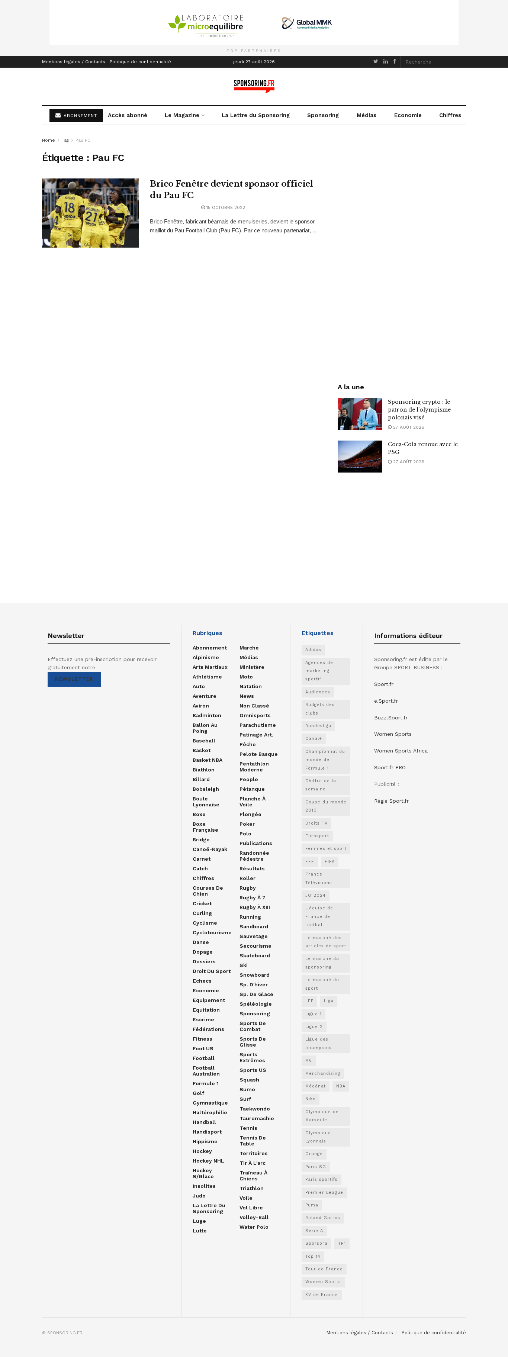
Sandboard (253, 926)
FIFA (330, 861)
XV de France (321, 1294)
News (246, 696)
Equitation (206, 1010)
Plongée (250, 814)
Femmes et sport (326, 848)
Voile (246, 1198)
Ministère (251, 667)
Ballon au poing (205, 728)
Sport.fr (383, 684)
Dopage (203, 952)
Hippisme (205, 1141)
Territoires (253, 1153)
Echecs (202, 981)
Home (48, 140)
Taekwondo (254, 1109)
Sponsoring (323, 115)
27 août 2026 (408, 427)
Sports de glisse (252, 1042)
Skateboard (254, 955)
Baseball (204, 741)
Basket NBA (207, 760)
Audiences (317, 692)
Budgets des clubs (320, 708)
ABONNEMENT (79, 115)
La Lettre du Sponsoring (256, 115)
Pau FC (82, 140)
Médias (366, 115)
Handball (204, 1122)
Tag (65, 140)
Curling (202, 913)
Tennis (248, 1128)
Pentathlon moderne (254, 767)
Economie (408, 115)
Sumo (247, 1089)
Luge (199, 1221)
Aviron (201, 706)
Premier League (324, 1192)
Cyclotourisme (212, 932)
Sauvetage (253, 936)
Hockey (202, 1151)
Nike (310, 1098)
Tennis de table (252, 1141)
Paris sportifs (321, 1179)
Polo (245, 834)
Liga (329, 1001)
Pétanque (252, 789)
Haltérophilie (210, 1112)
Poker (247, 824)
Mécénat (315, 1086)
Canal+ (313, 738)
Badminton (207, 715)
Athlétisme (207, 677)
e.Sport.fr (386, 701)
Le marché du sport (322, 983)
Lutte (200, 1231)
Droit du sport (212, 971)
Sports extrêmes (252, 1057)
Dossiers (204, 961)
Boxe (199, 814)
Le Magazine (182, 115)
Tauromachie (256, 1118)
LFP (309, 1001)
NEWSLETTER (74, 679)
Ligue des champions (318, 1043)
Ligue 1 (313, 1014)
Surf (245, 1099)
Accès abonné (127, 115)
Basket (201, 750)
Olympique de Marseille (322, 1115)
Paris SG (315, 1166)
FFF (309, 861)
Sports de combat (252, 1026)
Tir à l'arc (252, 1163)
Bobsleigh (206, 789)
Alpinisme (206, 657)
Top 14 (313, 1256)
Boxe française (205, 827)
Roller (247, 878)
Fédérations (208, 1029)
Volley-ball (254, 1217)
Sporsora (316, 1243)
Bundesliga (318, 725)
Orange (314, 1153)
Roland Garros (322, 1217)
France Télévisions (318, 878)
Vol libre (251, 1208)
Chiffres (450, 115)
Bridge (201, 839)
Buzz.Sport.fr (391, 718)
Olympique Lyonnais (318, 1137)
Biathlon (204, 770)
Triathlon (251, 1188)
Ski (243, 965)
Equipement (209, 1000)
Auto (199, 686)
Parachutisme (257, 725)
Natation (250, 686)
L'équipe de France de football (319, 916)
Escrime (203, 1019)
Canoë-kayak (210, 849)
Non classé (254, 706)
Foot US (203, 1048)
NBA (340, 1086)
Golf (198, 1093)
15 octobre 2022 (225, 207)
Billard (201, 779)
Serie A (314, 1230)
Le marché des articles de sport (325, 941)
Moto (246, 677)
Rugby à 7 (252, 897)
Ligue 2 (314, 1026)
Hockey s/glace (203, 1173)
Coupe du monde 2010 (326, 806)
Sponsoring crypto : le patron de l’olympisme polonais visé (419, 410)
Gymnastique (210, 1103)
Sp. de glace (256, 994)
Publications (255, 843)
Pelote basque (258, 754)
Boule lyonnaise (206, 802)
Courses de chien (208, 891)
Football (204, 1058)
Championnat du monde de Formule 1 (325, 760)
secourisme (255, 946)
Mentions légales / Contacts (73, 61)
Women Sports (323, 1281)
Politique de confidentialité (140, 61)
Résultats (252, 868)
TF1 (342, 1243)
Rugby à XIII (254, 907)
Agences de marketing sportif (319, 671)
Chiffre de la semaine (320, 785)
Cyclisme (205, 923)
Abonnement (210, 648)
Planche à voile (252, 802)
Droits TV (316, 823)
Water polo (254, 1227)
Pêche (247, 744)
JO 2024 (315, 895)
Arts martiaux (210, 667)
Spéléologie (255, 1004)
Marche (249, 648)
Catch (200, 868)
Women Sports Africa (401, 751)
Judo (199, 1196)
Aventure (204, 696)
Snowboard (254, 975)
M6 (308, 1060)
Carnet (201, 859)
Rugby (247, 888)
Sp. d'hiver (253, 984)
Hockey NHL (208, 1161)
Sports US (252, 1070)
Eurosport (317, 836)
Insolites (204, 1186)
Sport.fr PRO (390, 767)
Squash (249, 1080)
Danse (201, 942)
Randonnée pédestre (254, 856)
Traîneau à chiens (253, 1176)
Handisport (207, 1132)
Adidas (313, 649)
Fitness (202, 1039)
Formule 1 (206, 1083)
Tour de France (324, 1269)
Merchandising (322, 1073)
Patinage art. (256, 735)
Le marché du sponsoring (322, 962)
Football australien (206, 1071)
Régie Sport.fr (391, 801)
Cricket (202, 903)
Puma (311, 1205)
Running (250, 917)
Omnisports (255, 715)
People (248, 779)
